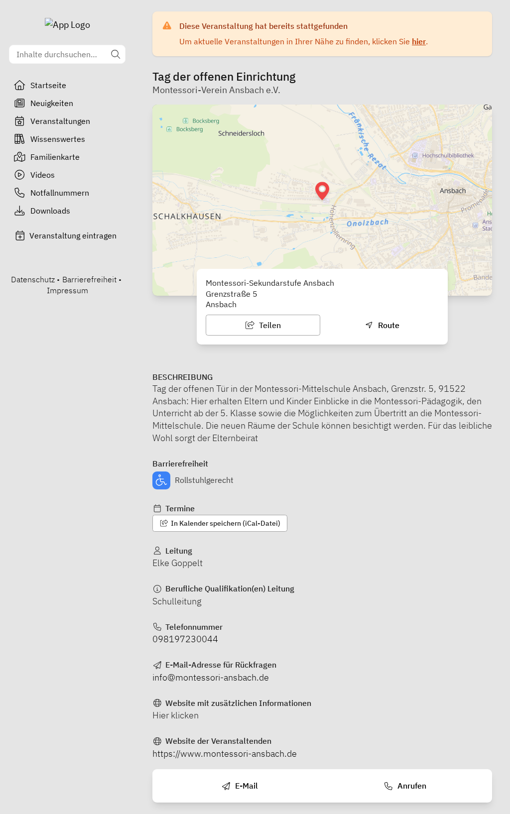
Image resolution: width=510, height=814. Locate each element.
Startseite (48, 85)
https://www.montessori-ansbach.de (224, 753)
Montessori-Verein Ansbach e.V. (216, 90)
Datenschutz (33, 279)
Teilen (269, 325)
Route (387, 325)
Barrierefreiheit (89, 279)
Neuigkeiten (51, 103)
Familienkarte (55, 157)
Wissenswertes (57, 139)
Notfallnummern (59, 193)
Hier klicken (175, 715)
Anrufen (410, 786)
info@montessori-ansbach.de (210, 677)
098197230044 (185, 639)
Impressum (67, 290)
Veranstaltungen (60, 121)
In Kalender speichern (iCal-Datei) (224, 523)
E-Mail (245, 786)
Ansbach (221, 304)
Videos (42, 175)
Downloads (50, 211)
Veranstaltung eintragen (73, 235)
